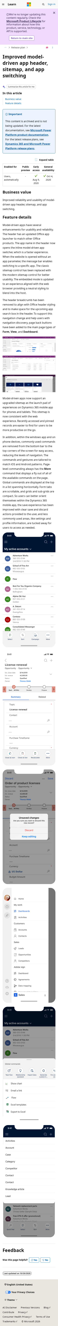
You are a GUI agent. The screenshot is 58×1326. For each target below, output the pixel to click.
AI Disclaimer (10, 1307)
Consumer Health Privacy (16, 1316)
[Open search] (43, 4)
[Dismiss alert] (54, 12)
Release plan (18, 47)
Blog (46, 1307)
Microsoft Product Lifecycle (23, 21)
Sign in (51, 4)
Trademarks (9, 1321)
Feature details (13, 103)
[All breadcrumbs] (5, 47)
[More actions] (52, 47)
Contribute (8, 1312)
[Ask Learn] (47, 47)
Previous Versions (30, 1307)
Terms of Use (43, 1316)
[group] (29, 175)
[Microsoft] (29, 4)
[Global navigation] (3, 4)
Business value (13, 99)
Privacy (22, 1312)
